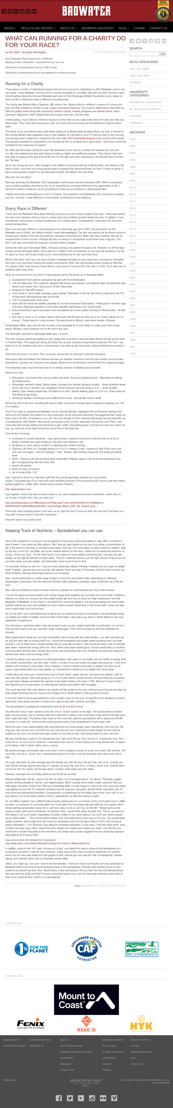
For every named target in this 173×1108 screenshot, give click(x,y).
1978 (133, 353)
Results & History (140, 1039)
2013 (133, 229)
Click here (10, 67)
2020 (133, 180)
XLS (73, 706)
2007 (133, 263)
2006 (133, 270)
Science (136, 116)
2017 (133, 201)
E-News (139, 28)
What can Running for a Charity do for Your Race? (65, 41)
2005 (133, 277)
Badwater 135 (92, 886)
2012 (133, 236)
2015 (133, 215)
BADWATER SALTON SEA (14, 1045)
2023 (133, 160)
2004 (133, 284)
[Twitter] (9, 11)
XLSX (62, 706)
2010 (133, 243)
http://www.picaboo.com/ (18, 489)
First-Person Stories (109, 52)
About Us (67, 28)
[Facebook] (3, 11)
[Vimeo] (27, 11)
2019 (133, 187)
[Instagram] (21, 11)
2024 (133, 153)
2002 (133, 298)
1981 (133, 347)
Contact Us (158, 28)
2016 (133, 208)
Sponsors (14, 976)
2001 (133, 305)
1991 (133, 333)
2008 (133, 257)
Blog (123, 28)
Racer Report (115, 886)
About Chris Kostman (71, 1045)
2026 (133, 139)
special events (104, 111)
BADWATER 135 (36, 1045)
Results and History (37, 28)
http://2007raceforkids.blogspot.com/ (81, 138)
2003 (133, 291)
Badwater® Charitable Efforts (76, 1051)
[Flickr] (33, 11)
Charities (13, 923)
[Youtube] (15, 11)
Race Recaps (139, 76)
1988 (133, 340)
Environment (67, 1057)
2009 (133, 250)
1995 (133, 326)
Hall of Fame (139, 69)
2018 (133, 194)
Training (136, 123)
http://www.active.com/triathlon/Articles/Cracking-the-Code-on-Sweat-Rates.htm (47, 843)
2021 (133, 173)
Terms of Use (67, 1069)
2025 (133, 146)
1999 (133, 319)
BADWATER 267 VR (11, 1039)
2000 (133, 312)
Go (163, 54)
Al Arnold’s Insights (145, 109)
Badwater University (98, 28)
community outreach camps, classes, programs (66, 111)
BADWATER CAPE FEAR (40, 1039)
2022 (133, 167)
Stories (135, 82)
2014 (133, 222)
